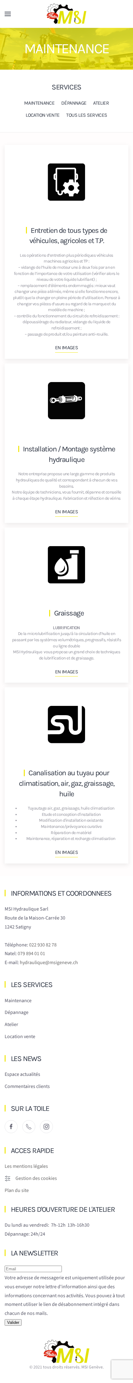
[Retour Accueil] (66, 14)
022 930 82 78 (43, 945)
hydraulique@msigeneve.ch (49, 962)
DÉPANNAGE (73, 103)
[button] (8, 14)
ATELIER (101, 103)
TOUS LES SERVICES (86, 115)
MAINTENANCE (39, 103)
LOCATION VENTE (42, 115)
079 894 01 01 (31, 953)
